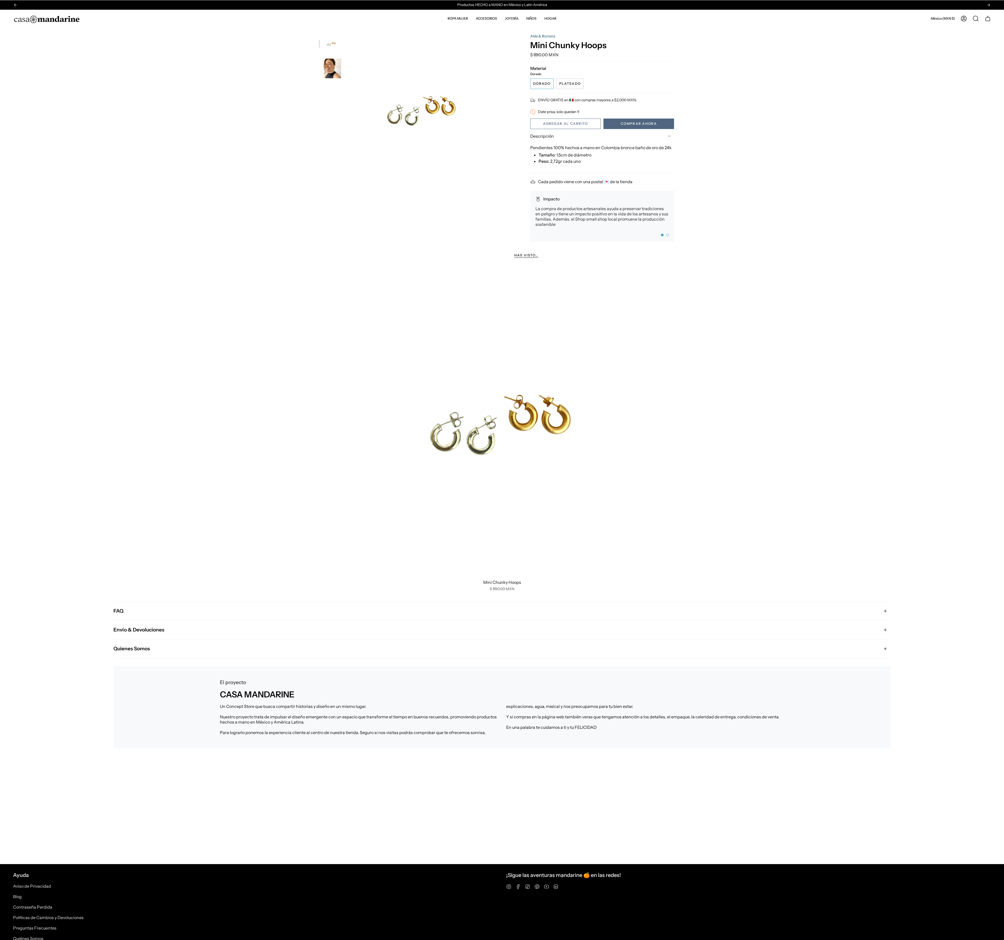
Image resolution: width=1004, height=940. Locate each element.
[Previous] (15, 5)
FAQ (118, 611)
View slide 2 (667, 235)
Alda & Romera (542, 36)
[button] (458, 19)
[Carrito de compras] (988, 18)
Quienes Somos (131, 649)
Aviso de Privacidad (32, 886)
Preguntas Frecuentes (34, 928)
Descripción (542, 136)
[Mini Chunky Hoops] (502, 422)
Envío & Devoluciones (138, 630)
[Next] (988, 5)
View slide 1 (662, 235)
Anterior (346, 109)
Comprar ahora (639, 123)
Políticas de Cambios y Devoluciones (48, 917)
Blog (17, 896)
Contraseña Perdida (32, 907)
